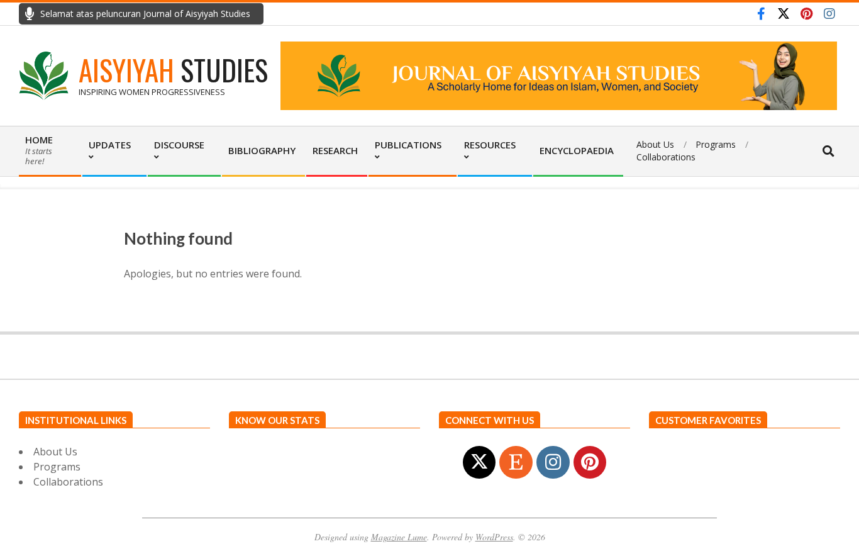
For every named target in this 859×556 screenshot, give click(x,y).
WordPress (494, 537)
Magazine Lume (399, 537)
